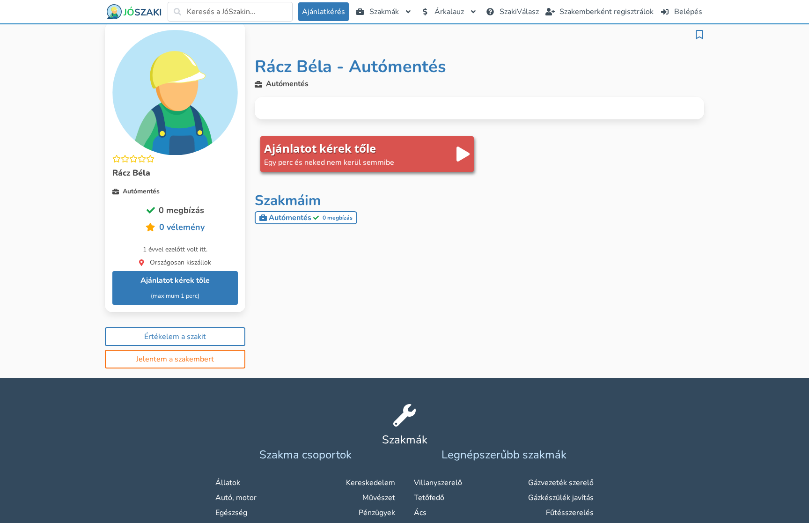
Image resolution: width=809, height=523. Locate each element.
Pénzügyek (377, 513)
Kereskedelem (370, 483)
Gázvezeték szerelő (561, 483)
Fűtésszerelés (570, 513)
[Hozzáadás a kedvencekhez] (699, 34)
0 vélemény (182, 227)
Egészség (231, 513)
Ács (420, 513)
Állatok (227, 483)
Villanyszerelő (438, 483)
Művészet (378, 498)
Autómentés (311, 218)
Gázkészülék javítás (561, 498)
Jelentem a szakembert (175, 359)
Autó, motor (236, 498)
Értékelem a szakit (175, 336)
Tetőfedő (429, 498)
